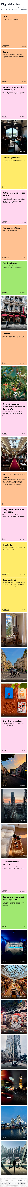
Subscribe (20, 1180)
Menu (15, 1183)
